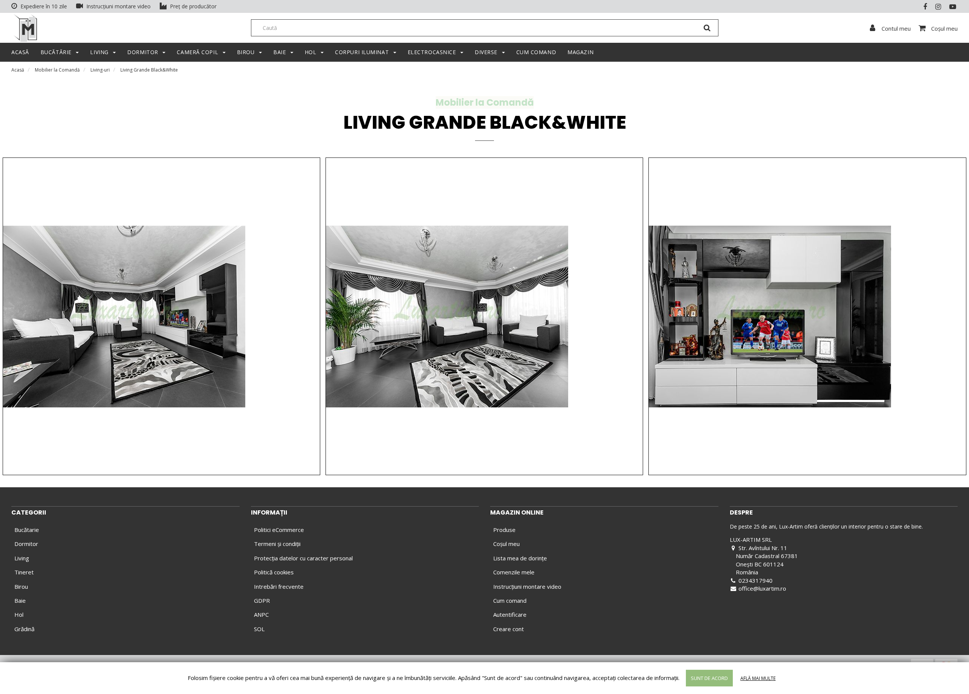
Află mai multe (758, 678)
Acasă (17, 70)
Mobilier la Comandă (57, 70)
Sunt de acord (709, 678)
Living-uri (100, 70)
